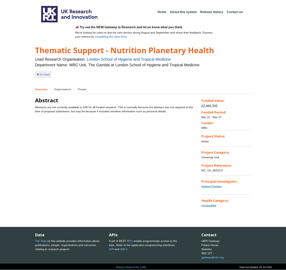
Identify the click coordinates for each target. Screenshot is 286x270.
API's (130, 241)
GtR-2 (123, 249)
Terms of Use (132, 267)
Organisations (62, 89)
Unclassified (208, 205)
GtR (111, 249)
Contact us (235, 12)
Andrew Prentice (211, 186)
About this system (183, 12)
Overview (41, 89)
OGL (144, 267)
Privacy (120, 267)
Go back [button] (45, 74)
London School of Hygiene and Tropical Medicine (129, 59)
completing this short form (111, 36)
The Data (40, 241)
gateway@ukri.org (212, 257)
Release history (211, 12)
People (82, 89)
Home (162, 12)
